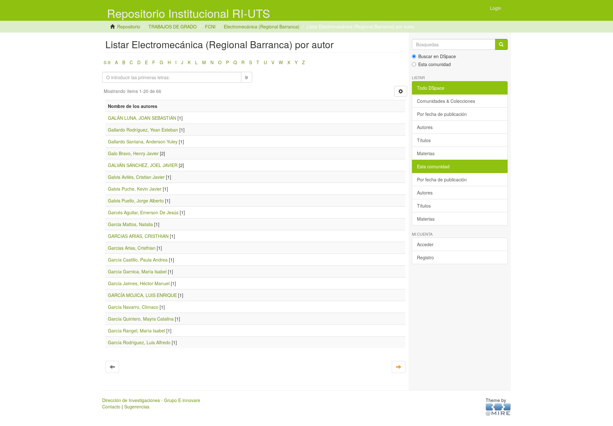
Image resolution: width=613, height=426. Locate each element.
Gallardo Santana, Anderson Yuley (143, 141)
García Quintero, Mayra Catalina (141, 319)
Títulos (424, 140)
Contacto (111, 406)
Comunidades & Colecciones (446, 101)
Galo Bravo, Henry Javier (133, 153)
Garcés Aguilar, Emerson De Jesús (143, 212)
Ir (246, 77)
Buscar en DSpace (437, 56)
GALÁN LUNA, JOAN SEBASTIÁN (142, 118)
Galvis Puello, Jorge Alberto (136, 200)
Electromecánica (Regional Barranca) (261, 26)
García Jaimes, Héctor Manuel (139, 283)
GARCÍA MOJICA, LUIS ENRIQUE (142, 295)
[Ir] (501, 44)
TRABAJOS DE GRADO (172, 26)
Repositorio (128, 26)
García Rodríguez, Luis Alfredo (139, 342)
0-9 (107, 62)
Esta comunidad (434, 64)
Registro (425, 257)
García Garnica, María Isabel (137, 271)
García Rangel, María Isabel (136, 330)
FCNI (210, 26)
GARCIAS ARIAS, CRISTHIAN (138, 236)
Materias (426, 153)
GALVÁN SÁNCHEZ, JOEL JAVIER (143, 165)
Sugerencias (136, 406)
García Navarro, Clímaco (133, 307)
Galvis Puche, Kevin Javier (135, 189)
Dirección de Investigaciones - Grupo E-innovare (151, 400)
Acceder (425, 244)
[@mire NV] (498, 409)
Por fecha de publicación (442, 114)
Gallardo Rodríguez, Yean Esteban (143, 129)
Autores (425, 127)
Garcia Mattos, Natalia (130, 224)
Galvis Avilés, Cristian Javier (136, 177)
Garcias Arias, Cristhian (131, 248)
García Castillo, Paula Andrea (138, 259)
